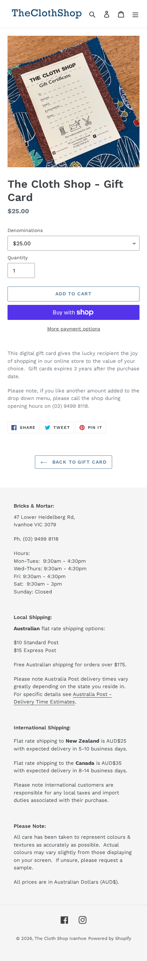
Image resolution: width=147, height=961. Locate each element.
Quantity (18, 257)
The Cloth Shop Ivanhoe (60, 938)
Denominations (25, 230)
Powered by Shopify (109, 938)
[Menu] (135, 13)
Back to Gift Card (79, 462)
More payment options (73, 328)
